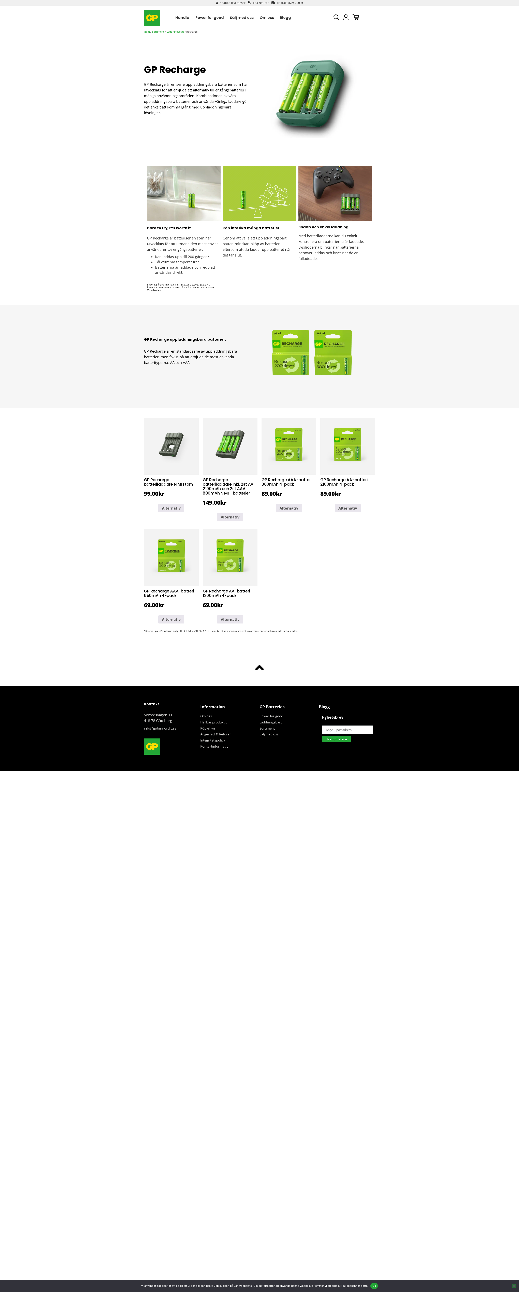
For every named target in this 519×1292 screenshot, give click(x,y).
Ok (374, 1285)
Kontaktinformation (215, 746)
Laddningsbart (175, 31)
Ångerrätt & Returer (215, 734)
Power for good (271, 716)
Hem (147, 31)
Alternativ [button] (171, 508)
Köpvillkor (208, 728)
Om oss (206, 716)
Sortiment (158, 31)
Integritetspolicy (212, 740)
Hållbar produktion (214, 722)
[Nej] (514, 1286)
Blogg (324, 706)
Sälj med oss (269, 734)
